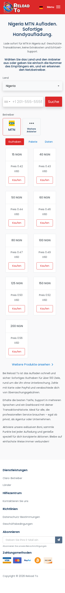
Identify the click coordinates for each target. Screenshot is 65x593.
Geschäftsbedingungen (18, 524)
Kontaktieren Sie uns (15, 501)
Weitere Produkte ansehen (31, 364)
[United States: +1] (7, 102)
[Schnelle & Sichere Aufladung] (16, 7)
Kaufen (16, 180)
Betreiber (8, 114)
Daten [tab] (49, 142)
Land (6, 78)
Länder (7, 485)
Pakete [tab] (33, 142)
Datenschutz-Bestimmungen (21, 517)
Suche (53, 101)
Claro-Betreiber (12, 478)
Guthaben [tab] (14, 142)
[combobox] (32, 86)
